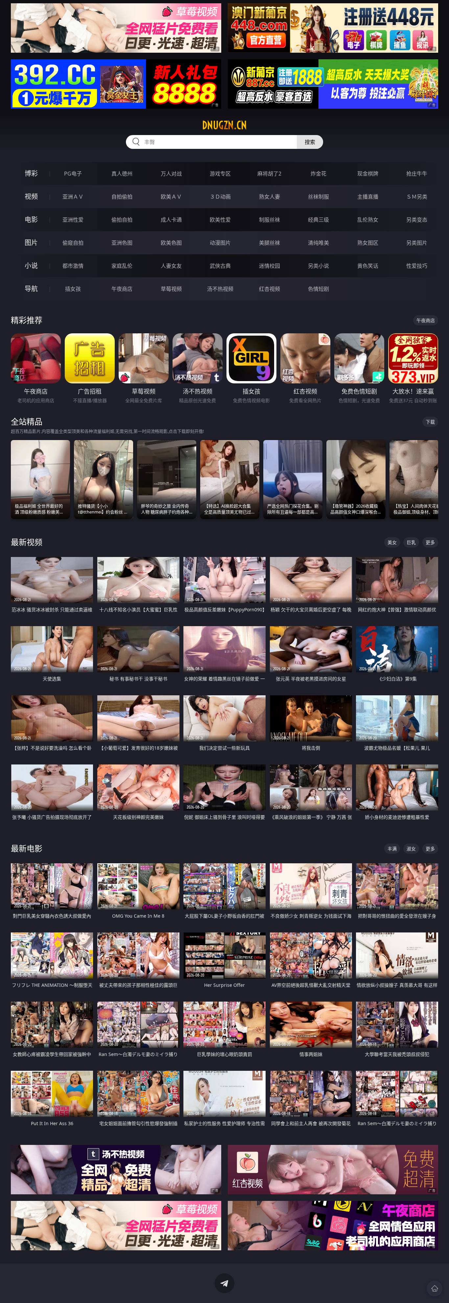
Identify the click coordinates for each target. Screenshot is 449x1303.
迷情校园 (269, 265)
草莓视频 (171, 288)
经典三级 (318, 219)
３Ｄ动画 (220, 196)
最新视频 (26, 542)
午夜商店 (121, 288)
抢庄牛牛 (416, 173)
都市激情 (72, 265)
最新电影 (26, 848)
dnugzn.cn (224, 125)
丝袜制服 (318, 196)
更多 (430, 542)
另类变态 (416, 219)
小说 (31, 265)
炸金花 (318, 173)
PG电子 (73, 173)
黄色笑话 (367, 265)
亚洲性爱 (72, 219)
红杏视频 (269, 288)
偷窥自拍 (72, 242)
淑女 (411, 849)
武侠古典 (220, 265)
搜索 (310, 142)
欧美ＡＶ (171, 196)
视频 (31, 196)
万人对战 (171, 173)
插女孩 (73, 288)
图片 (31, 242)
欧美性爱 (220, 219)
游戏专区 (220, 173)
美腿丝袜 (269, 242)
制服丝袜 (269, 219)
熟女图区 (367, 242)
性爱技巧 (416, 265)
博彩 (31, 173)
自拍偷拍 (121, 196)
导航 (31, 288)
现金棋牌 (367, 173)
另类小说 (318, 265)
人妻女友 (171, 265)
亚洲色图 (121, 242)
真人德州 (121, 173)
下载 (430, 422)
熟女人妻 (269, 196)
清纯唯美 (318, 242)
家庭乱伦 (121, 265)
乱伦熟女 (367, 219)
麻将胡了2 (269, 173)
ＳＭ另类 (416, 196)
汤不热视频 (220, 288)
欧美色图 (171, 242)
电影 (31, 219)
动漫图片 (220, 242)
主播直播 (367, 196)
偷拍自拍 (121, 219)
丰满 (392, 849)
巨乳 (411, 542)
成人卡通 (171, 219)
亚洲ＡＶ (72, 196)
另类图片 (416, 242)
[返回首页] (434, 1288)
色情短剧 (318, 288)
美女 (392, 542)
